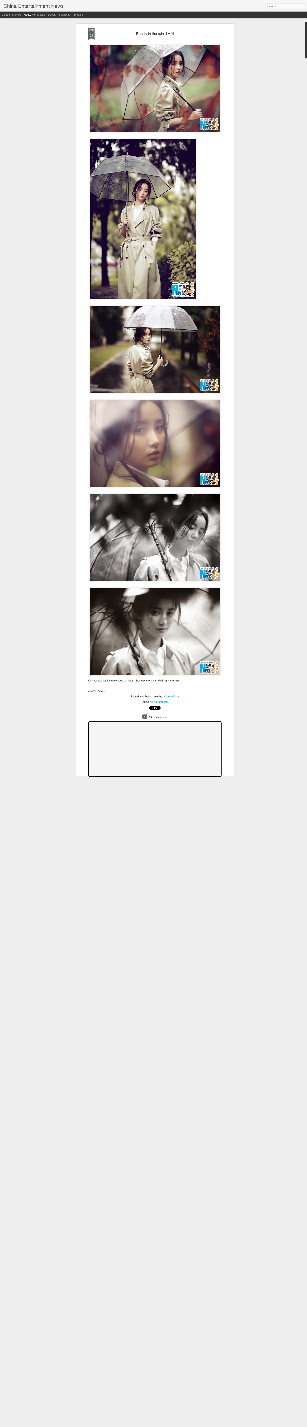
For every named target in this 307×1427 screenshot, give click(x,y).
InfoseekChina (171, 696)
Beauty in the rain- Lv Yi (155, 33)
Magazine (29, 14)
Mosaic (41, 14)
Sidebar (52, 14)
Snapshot (64, 14)
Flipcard (16, 14)
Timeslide (77, 14)
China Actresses (159, 701)
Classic (6, 14)
